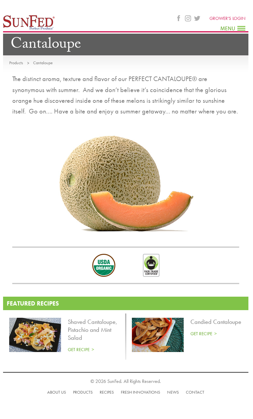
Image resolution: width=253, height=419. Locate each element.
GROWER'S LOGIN (227, 18)
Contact (195, 392)
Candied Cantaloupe (215, 322)
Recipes (107, 392)
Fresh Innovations (140, 392)
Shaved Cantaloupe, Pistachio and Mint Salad (92, 330)
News (173, 392)
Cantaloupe (43, 62)
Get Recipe (79, 350)
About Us (56, 392)
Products (16, 62)
